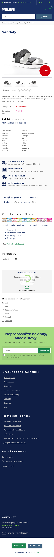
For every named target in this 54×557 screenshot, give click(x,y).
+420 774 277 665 (10, 2)
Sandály (23, 23)
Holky (10, 23)
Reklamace (8, 386)
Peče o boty (8, 434)
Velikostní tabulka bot (15, 244)
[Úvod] (11, 9)
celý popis (19, 101)
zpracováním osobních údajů (26, 355)
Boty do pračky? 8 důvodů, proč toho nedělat (21, 438)
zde (37, 552)
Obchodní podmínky (12, 390)
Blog (5, 407)
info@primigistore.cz (27, 290)
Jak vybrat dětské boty (12, 421)
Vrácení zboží (9, 382)
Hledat (32, 16)
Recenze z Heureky (11, 394)
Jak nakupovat (9, 377)
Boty (16, 23)
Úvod (4, 23)
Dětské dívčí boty (11, 310)
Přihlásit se (44, 351)
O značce (7, 403)
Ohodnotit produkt (9, 90)
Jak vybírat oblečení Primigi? (15, 442)
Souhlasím (35, 546)
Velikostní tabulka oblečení (14, 430)
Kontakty (7, 398)
